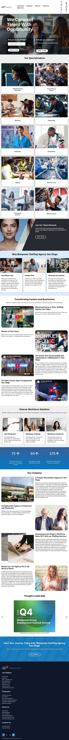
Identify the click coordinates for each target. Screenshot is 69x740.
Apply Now (66, 8)
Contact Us (46, 6)
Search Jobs (61, 7)
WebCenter (20, 8)
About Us (37, 6)
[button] (2, 617)
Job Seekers (20, 6)
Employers (30, 6)
